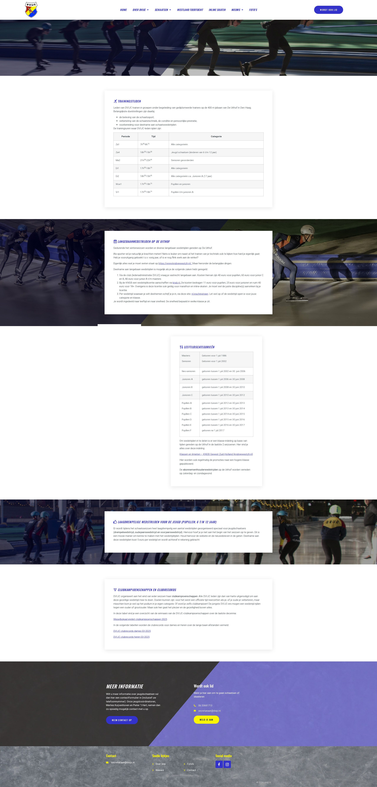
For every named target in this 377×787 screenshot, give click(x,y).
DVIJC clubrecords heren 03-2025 (131, 637)
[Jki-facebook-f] (219, 764)
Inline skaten (217, 10)
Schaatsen (161, 10)
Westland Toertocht (190, 10)
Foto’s (253, 10)
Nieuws (235, 10)
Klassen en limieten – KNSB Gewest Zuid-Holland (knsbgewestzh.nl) (216, 454)
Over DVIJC (139, 10)
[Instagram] (227, 764)
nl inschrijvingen (200, 294)
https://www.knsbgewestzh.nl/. (175, 263)
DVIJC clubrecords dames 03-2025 (132, 631)
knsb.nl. (177, 283)
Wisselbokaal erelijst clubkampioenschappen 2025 (140, 619)
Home (123, 10)
